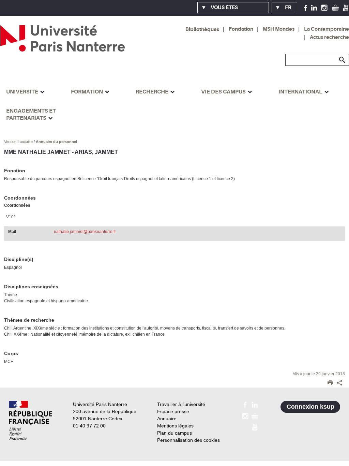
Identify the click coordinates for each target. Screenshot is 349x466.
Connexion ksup (310, 406)
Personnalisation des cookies (188, 440)
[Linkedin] (314, 7)
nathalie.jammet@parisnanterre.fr (85, 231)
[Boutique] (335, 7)
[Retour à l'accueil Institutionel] (30, 420)
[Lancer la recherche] (342, 60)
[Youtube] (345, 7)
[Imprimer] (330, 383)
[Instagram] (324, 7)
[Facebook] (305, 7)
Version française (19, 142)
